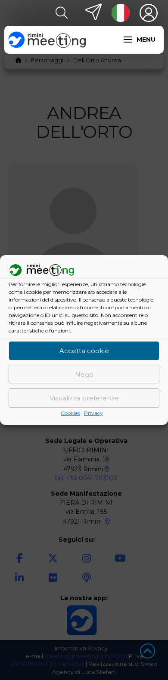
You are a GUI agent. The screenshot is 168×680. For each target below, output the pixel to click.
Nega (84, 374)
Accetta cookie (84, 351)
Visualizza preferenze (84, 398)
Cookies (70, 413)
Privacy (93, 413)
